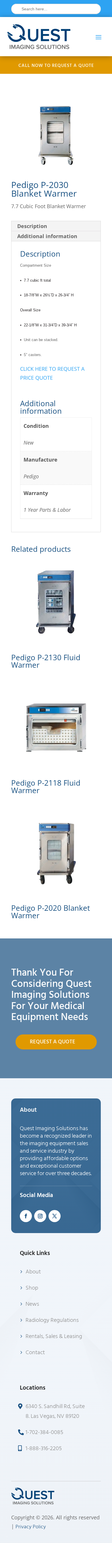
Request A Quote (52, 1041)
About (33, 1271)
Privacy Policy (31, 1527)
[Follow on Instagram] (40, 1216)
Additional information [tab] (47, 236)
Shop (32, 1287)
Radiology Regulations (52, 1320)
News (32, 1304)
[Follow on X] (55, 1216)
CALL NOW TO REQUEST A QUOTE (56, 65)
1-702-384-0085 (44, 1432)
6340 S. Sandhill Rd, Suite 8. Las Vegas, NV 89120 (55, 1411)
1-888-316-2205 (44, 1448)
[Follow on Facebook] (26, 1216)
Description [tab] (32, 226)
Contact (35, 1352)
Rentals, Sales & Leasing (54, 1336)
